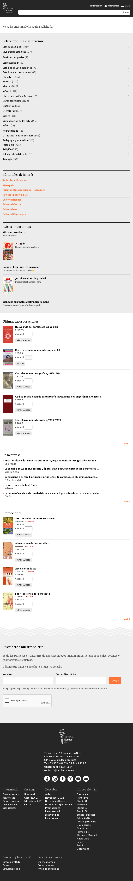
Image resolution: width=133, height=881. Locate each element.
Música (9, 125)
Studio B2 (82, 808)
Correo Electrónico (66, 674)
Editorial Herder (12, 199)
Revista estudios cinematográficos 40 (37, 350)
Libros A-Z (29, 794)
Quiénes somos (11, 794)
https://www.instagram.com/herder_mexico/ (55, 779)
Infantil (10, 91)
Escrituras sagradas (15, 57)
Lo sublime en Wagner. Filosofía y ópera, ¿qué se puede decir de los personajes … (52, 468)
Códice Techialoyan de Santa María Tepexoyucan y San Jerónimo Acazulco (58, 396)
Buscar (27, 804)
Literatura (12, 111)
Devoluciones (10, 804)
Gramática (83, 828)
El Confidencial (13, 480)
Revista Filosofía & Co (15, 194)
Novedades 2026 (54, 797)
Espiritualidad (13, 62)
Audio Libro (83, 838)
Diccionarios (84, 825)
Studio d (81, 845)
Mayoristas (9, 797)
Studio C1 (82, 811)
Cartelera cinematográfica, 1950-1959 (38, 420)
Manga (9, 116)
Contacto (8, 865)
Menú (125, 5)
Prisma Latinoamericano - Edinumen (24, 190)
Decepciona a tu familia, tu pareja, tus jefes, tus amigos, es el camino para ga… (51, 477)
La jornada (10, 463)
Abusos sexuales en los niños (32, 543)
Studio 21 (82, 801)
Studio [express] (86, 814)
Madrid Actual (12, 472)
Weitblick (82, 804)
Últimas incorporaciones (58, 804)
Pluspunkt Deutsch (87, 835)
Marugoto (8, 185)
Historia (10, 81)
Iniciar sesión (96, 6)
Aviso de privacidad (48, 868)
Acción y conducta (26, 568)
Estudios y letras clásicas (19, 72)
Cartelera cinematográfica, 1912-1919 (37, 373)
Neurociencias (13, 130)
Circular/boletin (11, 868)
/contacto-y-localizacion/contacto (86, 779)
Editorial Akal (10, 209)
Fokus (80, 842)
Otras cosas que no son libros (21, 135)
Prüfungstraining (86, 821)
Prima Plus (83, 831)
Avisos (49, 794)
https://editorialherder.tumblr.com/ (63, 779)
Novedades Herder (55, 801)
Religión (10, 149)
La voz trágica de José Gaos (21, 485)
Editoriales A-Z (32, 801)
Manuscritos (9, 808)
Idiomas (10, 86)
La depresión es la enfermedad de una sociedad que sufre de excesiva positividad (52, 493)
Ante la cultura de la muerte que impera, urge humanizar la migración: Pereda (50, 460)
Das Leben (82, 794)
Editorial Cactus (12, 204)
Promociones (52, 808)
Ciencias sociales (16, 46)
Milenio (9, 488)
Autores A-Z (31, 797)
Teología (10, 159)
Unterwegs (83, 848)
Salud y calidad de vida (17, 154)
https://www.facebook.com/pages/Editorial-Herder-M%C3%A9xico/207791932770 (47, 779)
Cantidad (19, 334)
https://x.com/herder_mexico (70, 779)
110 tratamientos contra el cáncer (35, 518)
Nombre (7, 674)
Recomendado (53, 811)
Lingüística (11, 105)
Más (125, 443)
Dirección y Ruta (11, 862)
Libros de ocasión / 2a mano (20, 96)
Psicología (12, 144)
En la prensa (51, 818)
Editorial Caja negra (14, 214)
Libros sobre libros (16, 100)
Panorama (82, 797)
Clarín (8, 496)
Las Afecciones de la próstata (32, 593)
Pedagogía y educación (18, 140)
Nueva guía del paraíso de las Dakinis (36, 326)
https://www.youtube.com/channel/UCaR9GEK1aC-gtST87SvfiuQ (78, 779)
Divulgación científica (17, 51)
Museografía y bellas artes (20, 121)
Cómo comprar (11, 801)
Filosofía (11, 77)
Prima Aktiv (83, 818)
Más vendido (52, 814)
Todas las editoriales (15, 180)
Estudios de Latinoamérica (20, 67)
